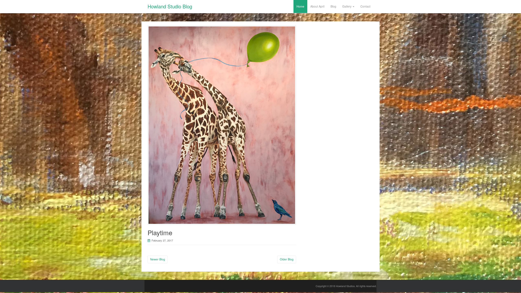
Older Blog (286, 259)
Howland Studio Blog (170, 6)
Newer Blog (157, 259)
